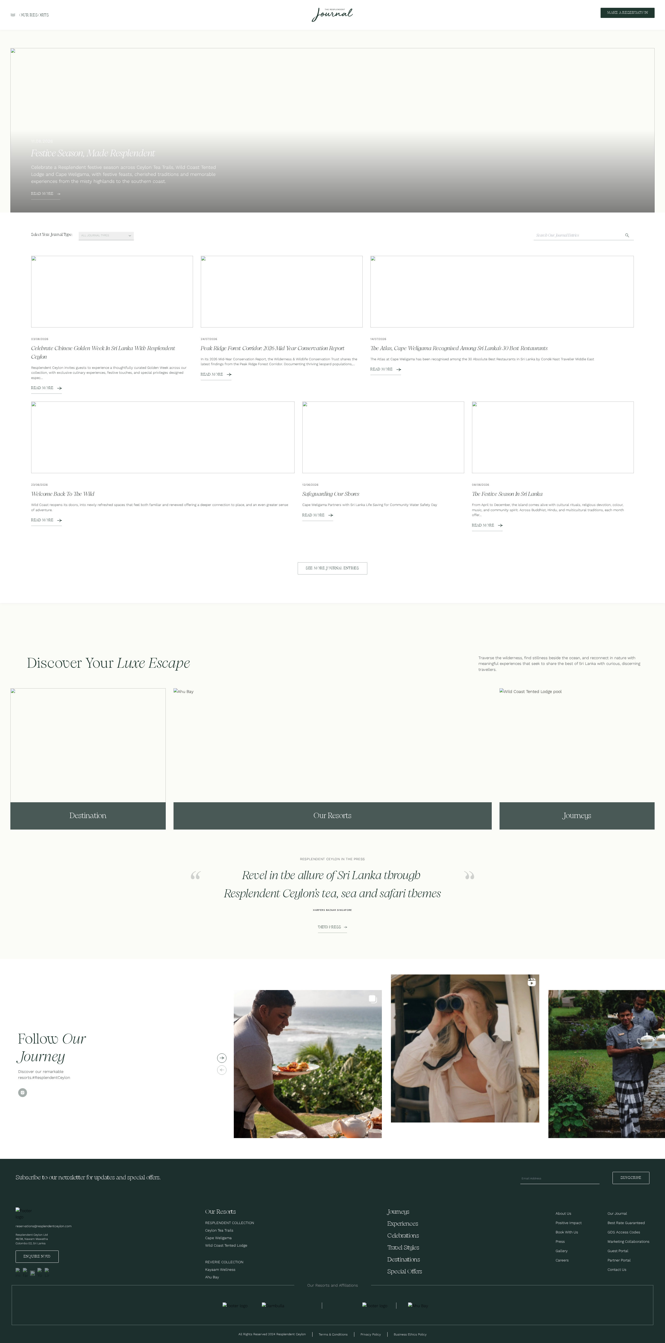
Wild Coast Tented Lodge (226, 1245)
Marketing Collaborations (628, 1241)
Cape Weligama (218, 1237)
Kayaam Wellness (220, 1269)
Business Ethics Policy (410, 1334)
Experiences (402, 1224)
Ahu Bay (212, 1277)
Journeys (398, 1212)
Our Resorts (34, 15)
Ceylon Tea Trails (219, 1230)
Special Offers (404, 1272)
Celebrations (403, 1236)
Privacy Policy (371, 1334)
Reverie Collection (224, 1262)
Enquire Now (37, 1256)
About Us (563, 1213)
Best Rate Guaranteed (626, 1222)
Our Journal (617, 1213)
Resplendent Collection (229, 1222)
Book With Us (567, 1232)
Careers (562, 1260)
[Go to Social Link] (18, 1273)
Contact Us (617, 1269)
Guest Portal (618, 1250)
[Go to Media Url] (374, 1305)
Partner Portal (619, 1260)
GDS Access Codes (624, 1232)
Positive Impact (569, 1222)
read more (42, 194)
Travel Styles (403, 1248)
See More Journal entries (332, 568)
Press (560, 1241)
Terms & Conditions (333, 1334)
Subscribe (631, 1178)
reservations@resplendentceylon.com (44, 1226)
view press (329, 927)
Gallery (562, 1250)
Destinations (403, 1260)
